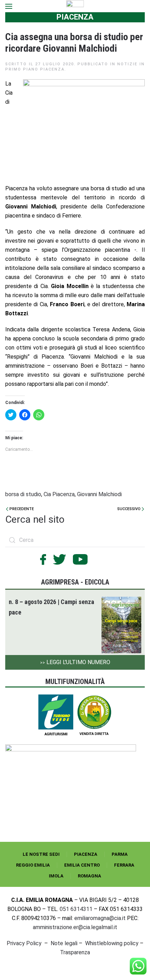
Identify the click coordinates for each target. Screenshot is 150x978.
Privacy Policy (24, 943)
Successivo (129, 509)
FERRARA (124, 865)
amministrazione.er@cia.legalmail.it (75, 927)
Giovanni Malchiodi (99, 494)
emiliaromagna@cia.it (100, 918)
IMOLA (56, 875)
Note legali (64, 943)
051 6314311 (76, 909)
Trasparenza (75, 952)
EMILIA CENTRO (82, 865)
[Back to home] (75, 6)
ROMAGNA (89, 875)
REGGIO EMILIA (33, 865)
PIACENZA (85, 854)
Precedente (21, 509)
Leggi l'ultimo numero (75, 662)
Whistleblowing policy (111, 943)
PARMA (120, 854)
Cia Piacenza (59, 494)
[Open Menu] (8, 6)
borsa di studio (23, 494)
